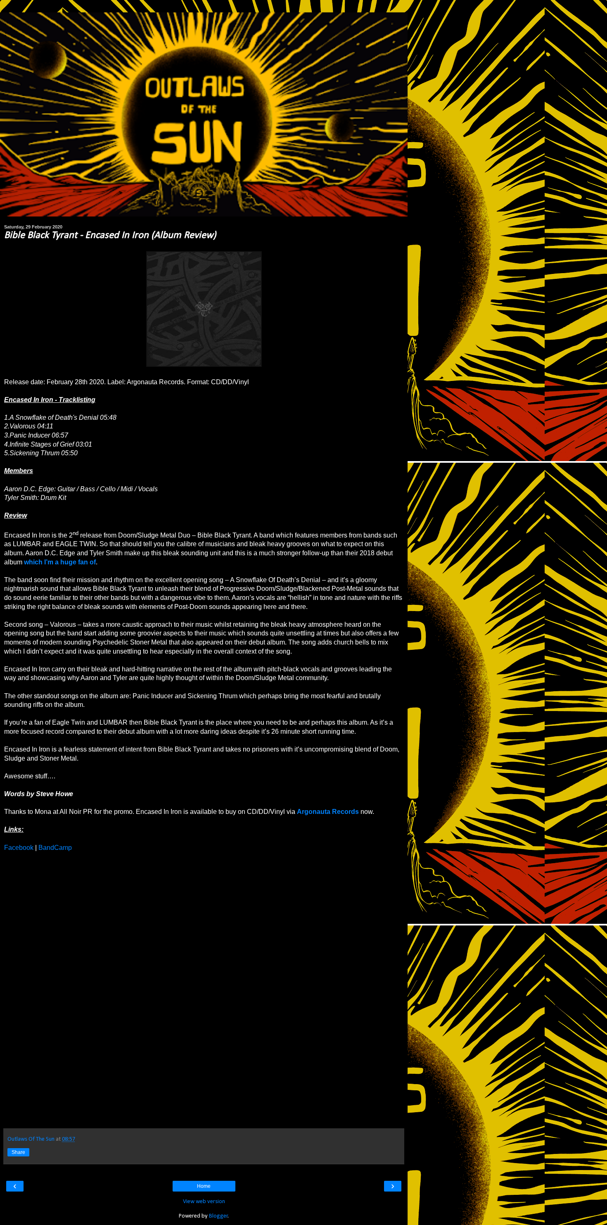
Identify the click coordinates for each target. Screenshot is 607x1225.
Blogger (218, 1216)
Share (18, 1152)
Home (204, 1186)
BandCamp (55, 847)
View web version (204, 1202)
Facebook (18, 847)
